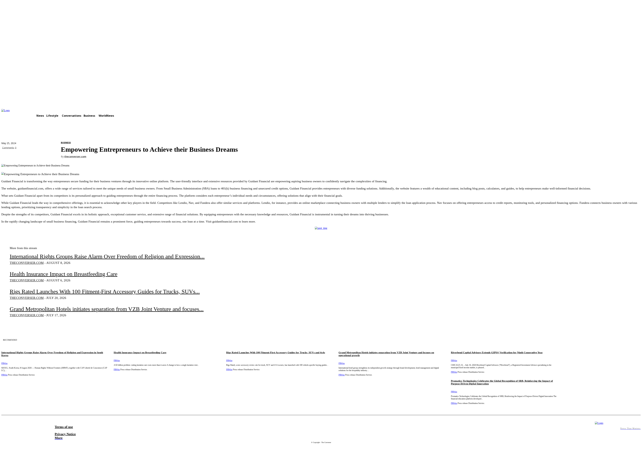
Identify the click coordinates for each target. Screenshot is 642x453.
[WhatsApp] (42, 155)
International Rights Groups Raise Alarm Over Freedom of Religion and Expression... (107, 256)
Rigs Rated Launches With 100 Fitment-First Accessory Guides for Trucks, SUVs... (105, 291)
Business (66, 143)
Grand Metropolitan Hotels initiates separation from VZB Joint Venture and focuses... (107, 309)
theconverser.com (75, 156)
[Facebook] (6, 155)
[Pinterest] (30, 155)
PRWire (454, 392)
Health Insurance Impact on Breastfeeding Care (63, 274)
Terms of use (64, 427)
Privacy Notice (65, 434)
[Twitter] (18, 155)
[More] (55, 155)
